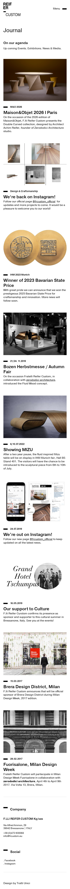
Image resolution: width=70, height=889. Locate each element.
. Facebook (9, 860)
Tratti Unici (23, 883)
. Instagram (9, 863)
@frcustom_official (44, 201)
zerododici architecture (40, 380)
